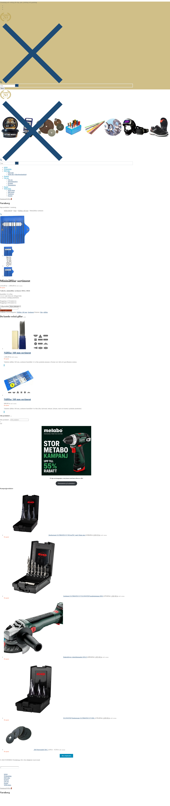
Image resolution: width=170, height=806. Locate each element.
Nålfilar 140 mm (23, 211)
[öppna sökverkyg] (31, 83)
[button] (1, 214)
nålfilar (45, 312)
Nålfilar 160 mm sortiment (17, 352)
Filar (15, 211)
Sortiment (31, 312)
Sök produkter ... (5, 420)
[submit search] (16, 85)
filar (41, 312)
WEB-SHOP (8, 211)
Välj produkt (4, 306)
